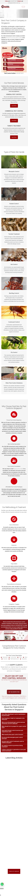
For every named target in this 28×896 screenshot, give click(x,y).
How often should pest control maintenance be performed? (13, 714)
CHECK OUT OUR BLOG (14, 871)
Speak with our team (18, 468)
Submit (1, 888)
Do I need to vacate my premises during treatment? (12, 746)
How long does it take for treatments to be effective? (13, 719)
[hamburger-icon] (23, 6)
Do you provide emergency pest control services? (12, 738)
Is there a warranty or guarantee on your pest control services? (14, 750)
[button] (14, 692)
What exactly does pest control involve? (12, 734)
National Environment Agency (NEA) (14, 37)
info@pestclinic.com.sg (14, 3)
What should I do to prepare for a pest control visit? (14, 727)
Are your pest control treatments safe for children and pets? (13, 742)
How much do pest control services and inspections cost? (12, 731)
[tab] (14, 715)
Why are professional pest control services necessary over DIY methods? (13, 723)
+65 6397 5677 (13, 1)
